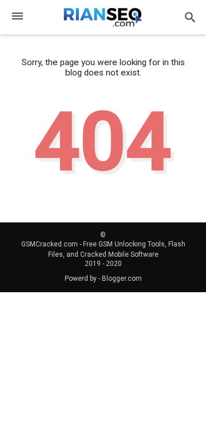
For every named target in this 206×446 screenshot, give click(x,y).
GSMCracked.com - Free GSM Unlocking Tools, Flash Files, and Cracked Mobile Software (103, 249)
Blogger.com (122, 278)
